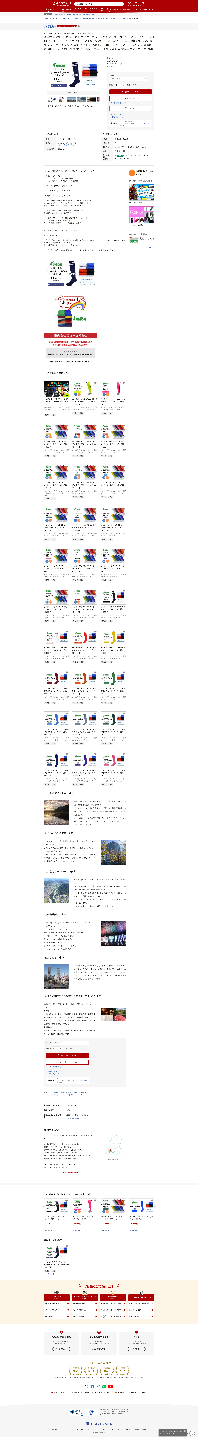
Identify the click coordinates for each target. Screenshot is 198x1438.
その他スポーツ (78, 1093)
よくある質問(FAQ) (99, 1349)
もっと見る (149, 247)
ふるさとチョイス (61, 1392)
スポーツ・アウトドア (61, 1093)
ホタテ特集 (117, 1310)
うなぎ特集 (104, 1303)
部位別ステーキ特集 (105, 1316)
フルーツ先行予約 (78, 1316)
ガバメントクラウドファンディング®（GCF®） (92, 1392)
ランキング (77, 9)
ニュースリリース (67, 1429)
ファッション (57, 1095)
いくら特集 (117, 1303)
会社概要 (55, 1429)
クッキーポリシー (118, 1429)
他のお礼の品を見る (66, 145)
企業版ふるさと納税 (139, 1392)
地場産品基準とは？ (75, 1118)
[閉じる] (185, 1431)
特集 (102, 9)
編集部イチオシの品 (79, 1303)
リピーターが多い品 (51, 1310)
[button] (79, 26)
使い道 (111, 10)
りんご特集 (104, 1310)
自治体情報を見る (72, 1172)
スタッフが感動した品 (79, 1310)
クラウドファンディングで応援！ (139, 1303)
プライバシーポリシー (101, 1429)
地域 (66, 10)
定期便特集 (117, 1316)
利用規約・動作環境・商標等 (136, 1429)
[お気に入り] (192, 1433)
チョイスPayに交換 (135, 1310)
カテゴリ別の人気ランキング (53, 1303)
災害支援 (121, 1392)
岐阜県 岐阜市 (49, 1274)
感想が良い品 (49, 1316)
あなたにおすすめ (91, 9)
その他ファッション (73, 1095)
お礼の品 (51, 10)
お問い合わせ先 (117, 117)
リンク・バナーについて (83, 1429)
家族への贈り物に (134, 1316)
